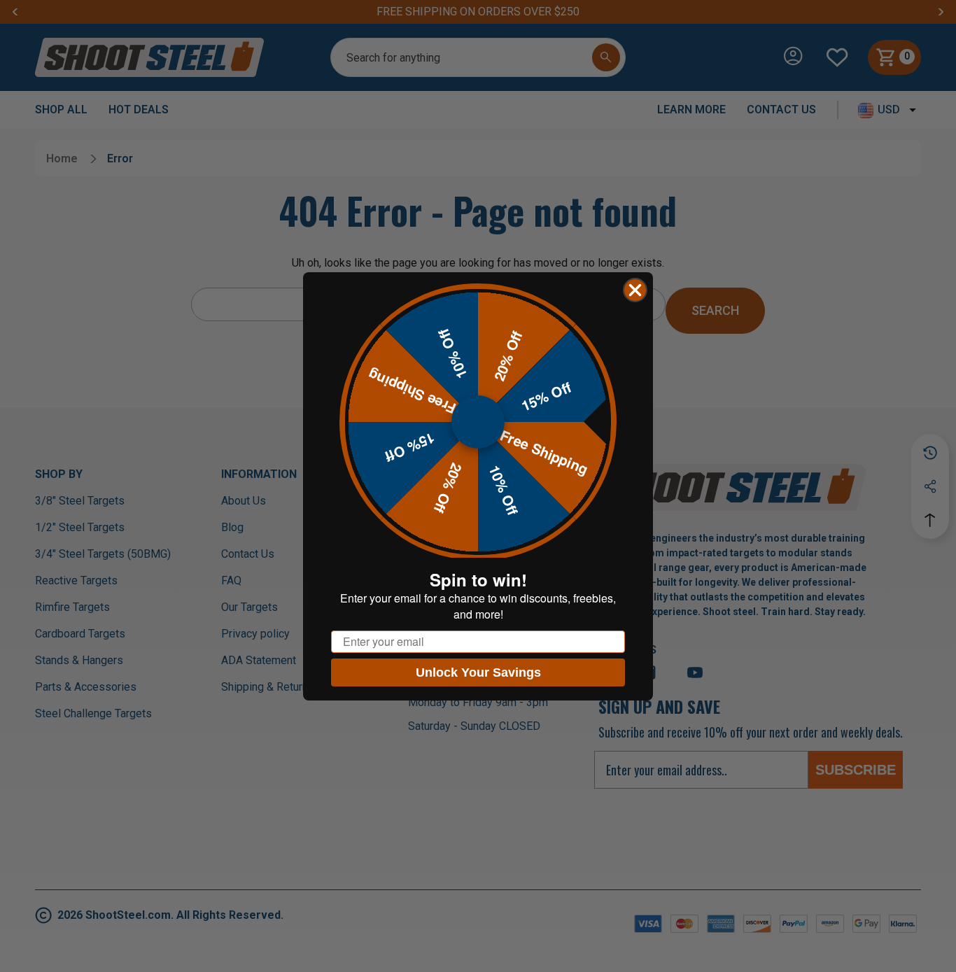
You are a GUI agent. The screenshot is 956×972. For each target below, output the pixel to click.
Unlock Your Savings (478, 672)
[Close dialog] (635, 290)
